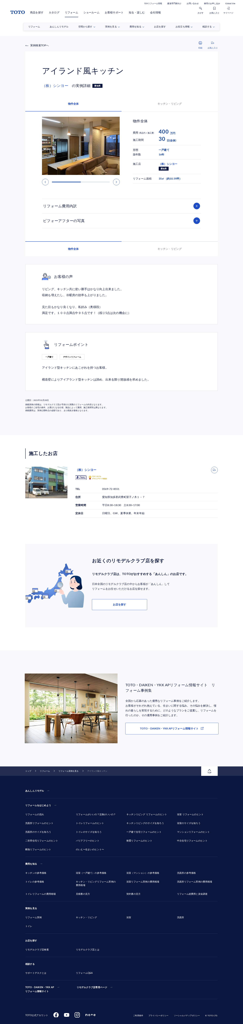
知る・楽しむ (137, 12)
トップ (28, 771)
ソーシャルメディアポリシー (187, 1016)
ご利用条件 (138, 1016)
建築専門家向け (174, 3)
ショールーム (91, 12)
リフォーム (71, 12)
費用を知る (31, 864)
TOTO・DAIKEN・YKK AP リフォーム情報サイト (39, 989)
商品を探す (36, 12)
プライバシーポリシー (158, 1016)
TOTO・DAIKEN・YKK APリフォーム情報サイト (169, 728)
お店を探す (119, 604)
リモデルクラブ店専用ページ (92, 987)
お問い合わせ (193, 3)
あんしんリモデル (34, 791)
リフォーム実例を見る (69, 771)
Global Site (230, 3)
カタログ (54, 12)
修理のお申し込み (212, 3)
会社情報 (155, 12)
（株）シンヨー (57, 86)
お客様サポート (114, 12)
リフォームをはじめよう (38, 805)
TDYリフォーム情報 (153, 3)
